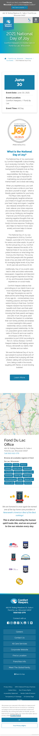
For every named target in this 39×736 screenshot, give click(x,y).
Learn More (19, 377)
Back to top (20, 674)
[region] (19, 717)
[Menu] (36, 20)
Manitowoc (27, 468)
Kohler (20, 479)
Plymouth (28, 483)
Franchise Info (19, 661)
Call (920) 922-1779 (11, 453)
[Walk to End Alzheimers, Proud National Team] (13, 570)
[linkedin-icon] (15, 622)
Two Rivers (8, 472)
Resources (29, 58)
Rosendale (8, 475)
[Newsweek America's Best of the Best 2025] (13, 560)
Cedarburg (18, 472)
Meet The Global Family (19, 667)
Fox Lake (8, 464)
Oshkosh (8, 468)
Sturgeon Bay (28, 472)
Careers (19, 632)
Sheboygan (27, 475)
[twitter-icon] (21, 623)
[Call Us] (29, 21)
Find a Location (19, 655)
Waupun (23, 464)
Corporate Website (19, 649)
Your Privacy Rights (25, 690)
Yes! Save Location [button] (18, 7)
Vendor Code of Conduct (27, 693)
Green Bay (18, 475)
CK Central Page (29, 696)
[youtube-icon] (25, 622)
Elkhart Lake (9, 483)
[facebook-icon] (8, 622)
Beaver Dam (29, 479)
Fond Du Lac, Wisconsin (15, 58)
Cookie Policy (12, 690)
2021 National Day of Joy (23, 60)
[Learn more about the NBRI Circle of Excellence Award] (19, 584)
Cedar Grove (17, 468)
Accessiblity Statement (11, 693)
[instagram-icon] (11, 622)
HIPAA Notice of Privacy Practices (25, 687)
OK (19, 720)
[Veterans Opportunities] (13, 548)
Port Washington (10, 479)
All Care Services (19, 644)
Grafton (16, 464)
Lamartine (19, 483)
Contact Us (20, 638)
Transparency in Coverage (13, 696)
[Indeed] (28, 623)
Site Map (19, 700)
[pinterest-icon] (18, 622)
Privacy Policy (8, 687)
